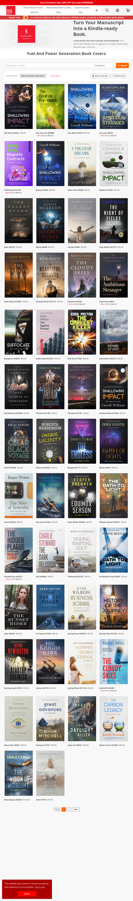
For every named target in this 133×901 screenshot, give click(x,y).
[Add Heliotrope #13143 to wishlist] (29, 181)
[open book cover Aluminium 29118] (114, 333)
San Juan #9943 (106, 133)
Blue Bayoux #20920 (13, 799)
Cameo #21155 (42, 688)
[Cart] (128, 10)
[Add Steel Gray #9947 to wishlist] (124, 293)
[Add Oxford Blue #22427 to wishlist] (61, 347)
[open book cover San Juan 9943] (114, 107)
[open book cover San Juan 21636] (50, 496)
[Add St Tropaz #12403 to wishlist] (61, 622)
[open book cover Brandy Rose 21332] (114, 608)
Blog (58, 12)
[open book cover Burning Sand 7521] (19, 662)
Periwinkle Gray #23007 (109, 576)
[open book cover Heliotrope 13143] (19, 164)
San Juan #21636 (43, 522)
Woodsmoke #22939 (13, 413)
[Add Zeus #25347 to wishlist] (29, 236)
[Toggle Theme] (96, 10)
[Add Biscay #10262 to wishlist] (61, 181)
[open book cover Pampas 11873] (50, 719)
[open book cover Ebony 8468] (50, 221)
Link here (91, 47)
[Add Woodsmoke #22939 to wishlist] (29, 402)
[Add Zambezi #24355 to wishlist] (92, 293)
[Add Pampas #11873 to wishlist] (61, 734)
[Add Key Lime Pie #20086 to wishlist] (61, 124)
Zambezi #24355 (75, 301)
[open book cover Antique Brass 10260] (114, 387)
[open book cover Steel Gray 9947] (114, 276)
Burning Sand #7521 (13, 688)
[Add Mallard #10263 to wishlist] (124, 181)
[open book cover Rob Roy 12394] (82, 333)
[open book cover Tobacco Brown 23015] (114, 496)
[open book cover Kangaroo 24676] (19, 333)
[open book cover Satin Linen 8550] (82, 164)
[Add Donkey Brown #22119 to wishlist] (61, 293)
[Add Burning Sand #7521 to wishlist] (29, 679)
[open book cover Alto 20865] (50, 551)
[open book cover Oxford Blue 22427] (50, 333)
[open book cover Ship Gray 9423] (50, 442)
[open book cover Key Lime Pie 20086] (50, 107)
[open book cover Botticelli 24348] (114, 662)
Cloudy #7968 (74, 247)
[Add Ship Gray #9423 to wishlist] (61, 456)
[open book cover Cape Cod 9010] (82, 719)
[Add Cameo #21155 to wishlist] (61, 679)
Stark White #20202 (76, 522)
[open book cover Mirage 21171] (82, 442)
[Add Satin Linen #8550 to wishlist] (92, 181)
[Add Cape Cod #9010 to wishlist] (92, 734)
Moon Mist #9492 (12, 745)
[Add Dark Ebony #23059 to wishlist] (29, 293)
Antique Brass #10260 (109, 413)
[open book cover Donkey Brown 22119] (50, 276)
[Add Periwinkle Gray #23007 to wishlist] (124, 568)
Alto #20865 (41, 576)
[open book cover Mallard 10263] (114, 164)
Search (124, 65)
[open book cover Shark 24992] (19, 442)
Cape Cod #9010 (75, 745)
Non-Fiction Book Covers (59, 7)
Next (76, 809)
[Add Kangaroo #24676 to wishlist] (29, 347)
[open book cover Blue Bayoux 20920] (19, 774)
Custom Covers (82, 7)
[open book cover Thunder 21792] (82, 387)
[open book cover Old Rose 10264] (19, 107)
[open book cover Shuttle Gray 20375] (19, 551)
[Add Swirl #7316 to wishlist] (61, 788)
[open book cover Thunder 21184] (50, 387)
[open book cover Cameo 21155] (50, 662)
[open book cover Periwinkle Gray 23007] (114, 551)
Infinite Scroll (119, 76)
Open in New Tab (101, 76)
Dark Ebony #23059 (12, 301)
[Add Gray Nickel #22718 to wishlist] (124, 236)
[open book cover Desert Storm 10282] (114, 719)
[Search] (107, 10)
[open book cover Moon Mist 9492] (19, 719)
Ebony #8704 (105, 467)
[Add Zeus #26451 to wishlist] (29, 622)
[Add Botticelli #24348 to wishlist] (124, 679)
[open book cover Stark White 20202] (82, 496)
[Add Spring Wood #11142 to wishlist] (92, 679)
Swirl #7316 (41, 799)
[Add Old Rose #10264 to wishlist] (29, 124)
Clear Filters (55, 76)
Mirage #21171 (74, 467)
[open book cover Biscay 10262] (50, 164)
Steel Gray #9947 (106, 301)
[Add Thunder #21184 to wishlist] (61, 402)
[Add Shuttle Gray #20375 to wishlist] (29, 568)
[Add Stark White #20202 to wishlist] (92, 511)
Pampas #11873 (43, 745)
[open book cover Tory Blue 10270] (82, 107)
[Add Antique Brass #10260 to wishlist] (124, 402)
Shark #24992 (10, 467)
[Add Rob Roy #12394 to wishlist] (92, 347)
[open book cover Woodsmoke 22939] (19, 387)
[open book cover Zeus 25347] (19, 221)
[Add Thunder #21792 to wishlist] (92, 402)
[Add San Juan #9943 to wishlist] (124, 124)
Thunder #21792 (75, 413)
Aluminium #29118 (107, 358)
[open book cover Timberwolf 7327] (82, 551)
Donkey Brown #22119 (46, 301)
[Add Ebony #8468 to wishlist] (61, 236)
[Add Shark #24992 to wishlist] (29, 456)
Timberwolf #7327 (76, 576)
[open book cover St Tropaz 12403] (50, 608)
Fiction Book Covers (33, 7)
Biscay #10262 (42, 190)
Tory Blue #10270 (75, 133)
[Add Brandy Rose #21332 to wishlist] (124, 622)
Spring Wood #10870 (77, 633)
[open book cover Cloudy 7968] (82, 221)
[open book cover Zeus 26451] (19, 608)
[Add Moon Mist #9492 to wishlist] (29, 734)
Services (35, 12)
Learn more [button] (40, 887)
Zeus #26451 (9, 633)
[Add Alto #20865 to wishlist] (61, 568)
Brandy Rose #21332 (108, 633)
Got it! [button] (27, 894)
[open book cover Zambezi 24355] (82, 276)
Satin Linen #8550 (75, 190)
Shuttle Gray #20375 (13, 576)
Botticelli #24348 (106, 688)
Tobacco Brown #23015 (109, 522)
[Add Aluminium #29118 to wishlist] (124, 347)
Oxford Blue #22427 (44, 358)
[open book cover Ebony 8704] (114, 442)
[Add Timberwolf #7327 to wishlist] (92, 568)
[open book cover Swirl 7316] (50, 774)
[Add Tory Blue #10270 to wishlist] (92, 124)
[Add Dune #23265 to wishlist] (29, 511)
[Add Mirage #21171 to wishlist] (92, 456)
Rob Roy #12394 (75, 358)
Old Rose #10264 (11, 133)
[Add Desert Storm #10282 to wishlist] (124, 734)
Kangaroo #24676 (12, 358)
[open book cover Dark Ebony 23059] (19, 276)
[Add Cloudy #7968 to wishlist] (92, 236)
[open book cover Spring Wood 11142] (82, 662)
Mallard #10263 (106, 190)
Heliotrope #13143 (12, 190)
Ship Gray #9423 (43, 467)
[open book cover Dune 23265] (19, 496)
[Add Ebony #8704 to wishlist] (124, 456)
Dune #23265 (10, 522)
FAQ (81, 12)
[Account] (117, 10)
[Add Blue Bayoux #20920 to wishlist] (29, 788)
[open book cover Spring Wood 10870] (82, 608)
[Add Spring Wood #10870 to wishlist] (92, 622)
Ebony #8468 (41, 247)
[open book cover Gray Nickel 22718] (114, 221)
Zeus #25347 (9, 247)
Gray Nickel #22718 (107, 247)
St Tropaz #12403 (43, 633)
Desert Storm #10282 (108, 745)
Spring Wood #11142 (77, 688)
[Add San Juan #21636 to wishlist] (61, 511)
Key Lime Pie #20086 (45, 133)
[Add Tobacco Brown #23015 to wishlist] (124, 511)
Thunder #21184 (43, 413)
